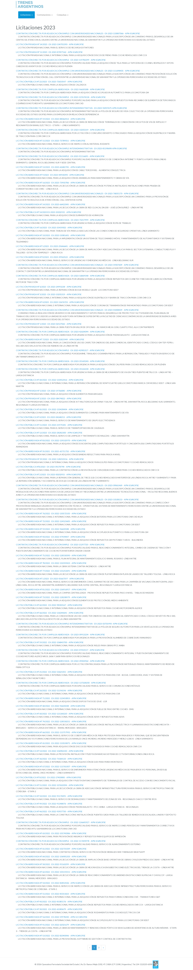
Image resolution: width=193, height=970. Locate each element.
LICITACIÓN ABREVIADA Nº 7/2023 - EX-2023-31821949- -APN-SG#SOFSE (50, 339)
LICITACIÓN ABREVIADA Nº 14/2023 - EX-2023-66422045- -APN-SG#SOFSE (50, 204)
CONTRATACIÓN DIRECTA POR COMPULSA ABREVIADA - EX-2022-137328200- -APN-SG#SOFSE (61, 683)
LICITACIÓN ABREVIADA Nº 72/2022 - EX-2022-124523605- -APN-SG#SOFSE (51, 521)
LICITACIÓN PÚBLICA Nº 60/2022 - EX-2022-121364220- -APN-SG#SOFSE (50, 713)
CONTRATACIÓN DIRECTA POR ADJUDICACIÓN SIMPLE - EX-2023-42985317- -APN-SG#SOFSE (60, 350)
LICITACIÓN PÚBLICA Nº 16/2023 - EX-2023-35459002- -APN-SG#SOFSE (49, 227)
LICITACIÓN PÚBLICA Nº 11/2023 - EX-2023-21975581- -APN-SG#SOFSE (49, 425)
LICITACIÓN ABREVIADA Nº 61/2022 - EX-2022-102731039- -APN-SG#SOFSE (51, 849)
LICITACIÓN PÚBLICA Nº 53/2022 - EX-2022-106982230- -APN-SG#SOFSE (50, 751)
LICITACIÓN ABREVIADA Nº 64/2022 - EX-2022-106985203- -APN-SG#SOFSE (51, 856)
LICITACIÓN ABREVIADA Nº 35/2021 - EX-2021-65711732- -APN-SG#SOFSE (50, 451)
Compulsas (62, 15)
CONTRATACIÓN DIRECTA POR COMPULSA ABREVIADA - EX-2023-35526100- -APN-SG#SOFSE (60, 369)
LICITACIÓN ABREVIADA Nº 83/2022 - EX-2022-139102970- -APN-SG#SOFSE (51, 440)
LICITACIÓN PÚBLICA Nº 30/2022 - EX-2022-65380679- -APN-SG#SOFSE (49, 909)
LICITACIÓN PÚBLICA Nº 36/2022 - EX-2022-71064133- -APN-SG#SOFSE (49, 759)
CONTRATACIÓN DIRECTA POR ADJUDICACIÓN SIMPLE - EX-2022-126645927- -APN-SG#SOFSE (61, 822)
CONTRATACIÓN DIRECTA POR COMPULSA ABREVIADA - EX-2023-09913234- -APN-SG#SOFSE (60, 634)
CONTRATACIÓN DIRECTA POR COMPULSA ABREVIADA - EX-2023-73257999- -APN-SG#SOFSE (60, 220)
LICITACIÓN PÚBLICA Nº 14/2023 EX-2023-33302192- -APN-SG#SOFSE (48, 212)
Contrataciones (44, 15)
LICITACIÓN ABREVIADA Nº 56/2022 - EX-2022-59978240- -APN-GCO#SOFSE (51, 917)
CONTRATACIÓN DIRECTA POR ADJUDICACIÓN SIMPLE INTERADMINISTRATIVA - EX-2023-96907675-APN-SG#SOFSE (71, 108)
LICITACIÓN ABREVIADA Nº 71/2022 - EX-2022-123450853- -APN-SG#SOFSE (51, 698)
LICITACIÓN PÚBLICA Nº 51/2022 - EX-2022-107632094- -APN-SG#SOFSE (50, 785)
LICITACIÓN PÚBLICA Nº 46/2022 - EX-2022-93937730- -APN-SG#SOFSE (49, 811)
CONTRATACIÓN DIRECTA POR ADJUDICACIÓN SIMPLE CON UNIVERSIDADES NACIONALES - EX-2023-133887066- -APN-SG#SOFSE (78, 33)
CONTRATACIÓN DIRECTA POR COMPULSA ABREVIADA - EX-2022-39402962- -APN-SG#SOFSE (60, 661)
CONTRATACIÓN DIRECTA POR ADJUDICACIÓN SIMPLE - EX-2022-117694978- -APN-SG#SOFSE (61, 841)
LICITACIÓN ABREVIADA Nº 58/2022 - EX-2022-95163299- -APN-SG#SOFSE (50, 864)
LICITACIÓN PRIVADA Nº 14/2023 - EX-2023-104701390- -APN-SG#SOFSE (50, 44)
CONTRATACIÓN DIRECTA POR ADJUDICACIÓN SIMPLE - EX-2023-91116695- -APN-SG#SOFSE (60, 156)
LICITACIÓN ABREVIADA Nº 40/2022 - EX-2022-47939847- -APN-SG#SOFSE (50, 537)
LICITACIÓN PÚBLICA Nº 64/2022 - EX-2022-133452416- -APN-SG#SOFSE (50, 380)
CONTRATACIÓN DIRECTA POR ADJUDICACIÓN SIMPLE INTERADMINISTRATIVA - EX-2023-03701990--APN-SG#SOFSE (72, 623)
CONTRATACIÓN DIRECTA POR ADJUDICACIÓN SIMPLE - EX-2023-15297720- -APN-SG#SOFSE (60, 544)
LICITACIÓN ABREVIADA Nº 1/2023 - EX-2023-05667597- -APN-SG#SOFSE (50, 578)
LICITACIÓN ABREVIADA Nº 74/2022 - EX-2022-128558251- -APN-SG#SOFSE (51, 721)
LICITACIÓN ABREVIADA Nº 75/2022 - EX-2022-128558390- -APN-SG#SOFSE (51, 555)
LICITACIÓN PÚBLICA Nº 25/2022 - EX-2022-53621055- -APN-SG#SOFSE (49, 672)
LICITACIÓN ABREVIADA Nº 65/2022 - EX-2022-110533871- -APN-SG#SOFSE (51, 743)
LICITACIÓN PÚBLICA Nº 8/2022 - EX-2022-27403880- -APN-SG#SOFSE (48, 777)
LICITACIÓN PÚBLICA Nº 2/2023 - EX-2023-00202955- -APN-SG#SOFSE (48, 474)
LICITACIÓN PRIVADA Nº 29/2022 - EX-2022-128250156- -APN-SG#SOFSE (50, 459)
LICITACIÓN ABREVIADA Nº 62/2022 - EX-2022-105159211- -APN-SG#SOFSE (51, 872)
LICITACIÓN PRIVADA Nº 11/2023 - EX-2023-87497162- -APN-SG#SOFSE (49, 52)
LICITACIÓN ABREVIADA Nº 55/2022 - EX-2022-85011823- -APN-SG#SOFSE (50, 894)
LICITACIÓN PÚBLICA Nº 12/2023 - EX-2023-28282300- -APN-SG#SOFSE (49, 432)
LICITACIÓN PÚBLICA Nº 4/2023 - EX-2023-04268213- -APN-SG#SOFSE (48, 417)
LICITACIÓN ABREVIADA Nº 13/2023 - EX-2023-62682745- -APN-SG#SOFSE (50, 167)
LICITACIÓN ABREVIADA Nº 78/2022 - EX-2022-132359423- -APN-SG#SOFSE (51, 563)
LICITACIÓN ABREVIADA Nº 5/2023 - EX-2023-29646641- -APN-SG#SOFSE (50, 246)
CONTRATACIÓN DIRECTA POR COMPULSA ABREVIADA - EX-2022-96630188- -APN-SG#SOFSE (60, 89)
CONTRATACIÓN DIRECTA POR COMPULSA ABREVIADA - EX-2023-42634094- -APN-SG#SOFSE (60, 331)
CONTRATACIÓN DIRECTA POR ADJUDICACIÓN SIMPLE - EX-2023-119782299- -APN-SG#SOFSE (61, 60)
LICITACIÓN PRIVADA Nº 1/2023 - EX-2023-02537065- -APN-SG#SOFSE (49, 324)
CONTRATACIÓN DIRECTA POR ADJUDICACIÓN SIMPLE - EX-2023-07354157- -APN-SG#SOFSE (60, 650)
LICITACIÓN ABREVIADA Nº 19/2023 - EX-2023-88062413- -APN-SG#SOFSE (50, 119)
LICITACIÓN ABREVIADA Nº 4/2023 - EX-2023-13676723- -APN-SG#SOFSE (50, 302)
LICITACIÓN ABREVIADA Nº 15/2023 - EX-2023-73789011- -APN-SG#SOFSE (50, 140)
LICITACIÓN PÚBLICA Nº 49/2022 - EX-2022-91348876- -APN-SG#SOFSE (49, 803)
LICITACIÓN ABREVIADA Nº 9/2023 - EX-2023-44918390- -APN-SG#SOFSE (50, 175)
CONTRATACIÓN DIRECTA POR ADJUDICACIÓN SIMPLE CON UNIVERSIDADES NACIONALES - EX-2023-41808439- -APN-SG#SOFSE (77, 310)
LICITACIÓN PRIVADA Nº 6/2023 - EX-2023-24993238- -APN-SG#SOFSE (49, 287)
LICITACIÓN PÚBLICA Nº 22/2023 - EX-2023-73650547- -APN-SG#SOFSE (49, 81)
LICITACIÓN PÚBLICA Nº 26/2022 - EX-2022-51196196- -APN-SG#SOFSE (49, 690)
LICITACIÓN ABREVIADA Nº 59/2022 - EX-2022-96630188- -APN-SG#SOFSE (50, 529)
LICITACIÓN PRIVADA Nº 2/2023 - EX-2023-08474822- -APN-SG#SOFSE (49, 398)
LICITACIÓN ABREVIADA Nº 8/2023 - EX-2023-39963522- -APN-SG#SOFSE (50, 257)
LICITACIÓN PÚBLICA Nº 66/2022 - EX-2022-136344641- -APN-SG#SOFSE (50, 613)
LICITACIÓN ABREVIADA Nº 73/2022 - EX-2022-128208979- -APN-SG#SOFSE (51, 597)
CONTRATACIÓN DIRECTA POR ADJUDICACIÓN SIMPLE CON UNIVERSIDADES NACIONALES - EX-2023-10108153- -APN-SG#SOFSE (77, 499)
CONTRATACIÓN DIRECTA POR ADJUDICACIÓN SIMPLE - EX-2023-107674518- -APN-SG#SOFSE (61, 97)
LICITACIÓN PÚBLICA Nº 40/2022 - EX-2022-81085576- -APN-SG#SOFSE (49, 901)
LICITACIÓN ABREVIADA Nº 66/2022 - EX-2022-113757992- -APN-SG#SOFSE (51, 732)
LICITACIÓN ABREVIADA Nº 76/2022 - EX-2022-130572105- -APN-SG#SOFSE (51, 513)
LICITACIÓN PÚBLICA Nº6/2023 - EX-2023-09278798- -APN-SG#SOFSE (48, 467)
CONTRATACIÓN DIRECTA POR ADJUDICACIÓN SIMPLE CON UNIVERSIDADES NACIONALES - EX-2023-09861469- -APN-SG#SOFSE (77, 485)
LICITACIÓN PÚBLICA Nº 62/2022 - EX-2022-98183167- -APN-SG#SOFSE (49, 605)
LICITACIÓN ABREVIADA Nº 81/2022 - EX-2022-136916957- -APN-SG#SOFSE (51, 589)
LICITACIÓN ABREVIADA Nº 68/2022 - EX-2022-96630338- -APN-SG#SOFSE (50, 706)
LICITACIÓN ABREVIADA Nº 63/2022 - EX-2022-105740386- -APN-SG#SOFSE (51, 833)
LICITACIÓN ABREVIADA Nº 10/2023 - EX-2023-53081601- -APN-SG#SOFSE (50, 235)
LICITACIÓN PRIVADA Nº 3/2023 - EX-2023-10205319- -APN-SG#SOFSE (49, 294)
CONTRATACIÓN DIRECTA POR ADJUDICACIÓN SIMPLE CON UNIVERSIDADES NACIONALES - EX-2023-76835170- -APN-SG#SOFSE (77, 193)
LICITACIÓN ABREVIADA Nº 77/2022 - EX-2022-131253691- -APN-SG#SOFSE (51, 571)
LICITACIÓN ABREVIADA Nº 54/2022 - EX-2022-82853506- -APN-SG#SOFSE (50, 883)
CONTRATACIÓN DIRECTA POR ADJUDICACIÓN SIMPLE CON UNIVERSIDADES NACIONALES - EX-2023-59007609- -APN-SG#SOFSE (77, 265)
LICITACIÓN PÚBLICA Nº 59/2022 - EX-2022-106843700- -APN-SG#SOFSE (50, 642)
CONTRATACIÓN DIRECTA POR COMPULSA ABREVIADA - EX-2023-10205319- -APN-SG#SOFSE (60, 130)
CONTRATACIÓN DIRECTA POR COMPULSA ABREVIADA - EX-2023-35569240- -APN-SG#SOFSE (60, 361)
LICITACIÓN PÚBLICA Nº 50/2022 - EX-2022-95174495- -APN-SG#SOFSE (49, 796)
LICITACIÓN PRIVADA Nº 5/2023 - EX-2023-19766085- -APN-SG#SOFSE (49, 390)
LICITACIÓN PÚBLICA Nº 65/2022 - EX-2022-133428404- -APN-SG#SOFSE (50, 409)
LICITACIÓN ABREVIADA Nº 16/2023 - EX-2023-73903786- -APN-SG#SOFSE (50, 182)
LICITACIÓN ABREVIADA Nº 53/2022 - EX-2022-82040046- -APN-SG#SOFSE (50, 935)
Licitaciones (25, 15)
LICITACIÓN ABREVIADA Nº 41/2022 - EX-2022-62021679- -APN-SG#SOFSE (50, 925)
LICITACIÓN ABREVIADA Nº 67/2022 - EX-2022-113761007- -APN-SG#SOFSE (51, 766)
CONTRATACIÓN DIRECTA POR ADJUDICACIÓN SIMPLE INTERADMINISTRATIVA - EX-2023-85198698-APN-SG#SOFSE (71, 148)
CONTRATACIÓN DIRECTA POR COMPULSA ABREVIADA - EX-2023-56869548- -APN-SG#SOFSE (60, 275)
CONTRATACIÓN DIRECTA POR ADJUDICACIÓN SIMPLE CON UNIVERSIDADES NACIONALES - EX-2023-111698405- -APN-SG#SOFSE (78, 71)
